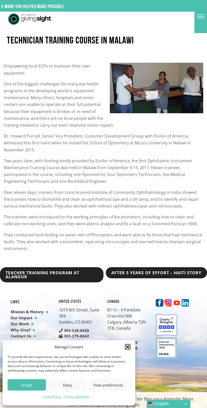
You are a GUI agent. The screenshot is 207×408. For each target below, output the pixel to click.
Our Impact (22, 317)
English (161, 403)
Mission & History (27, 311)
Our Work (20, 323)
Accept (26, 385)
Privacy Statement (76, 396)
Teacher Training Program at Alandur (42, 275)
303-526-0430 (76, 330)
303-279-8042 (76, 335)
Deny (67, 385)
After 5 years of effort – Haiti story (156, 273)
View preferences (108, 385)
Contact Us (21, 335)
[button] (127, 346)
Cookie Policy (52, 396)
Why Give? (21, 329)
